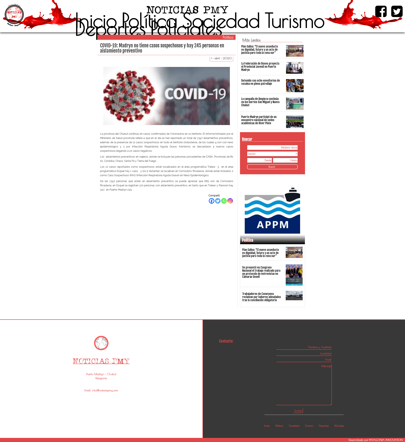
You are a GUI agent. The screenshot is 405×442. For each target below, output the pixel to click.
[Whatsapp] (224, 201)
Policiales (186, 28)
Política (150, 20)
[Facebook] (211, 201)
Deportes (110, 28)
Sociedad (221, 20)
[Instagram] (230, 201)
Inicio (96, 20)
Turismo (295, 20)
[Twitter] (218, 201)
